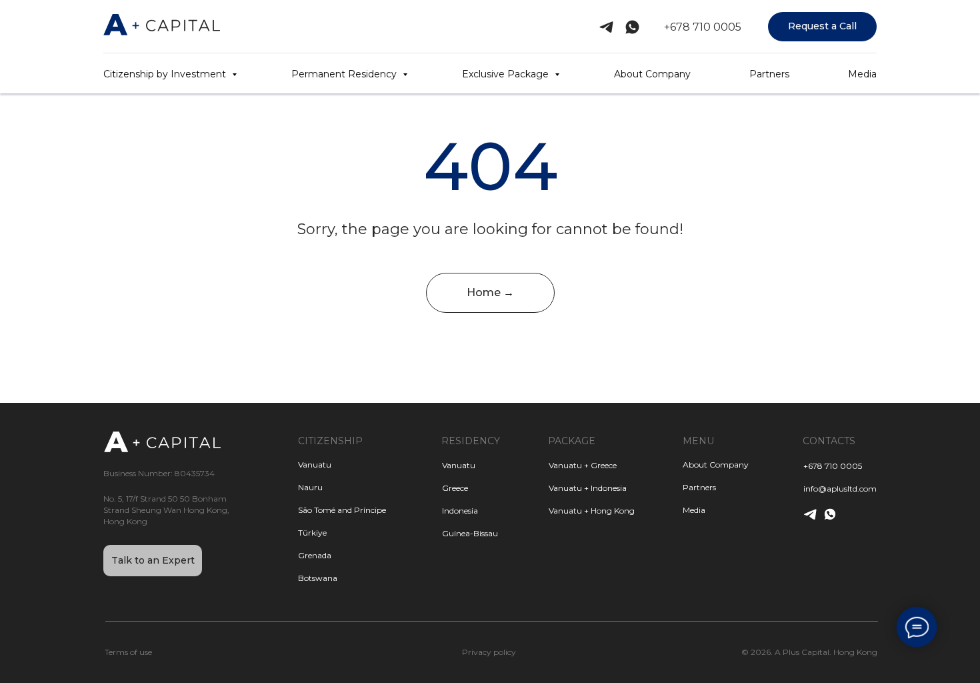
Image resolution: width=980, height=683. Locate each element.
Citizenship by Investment (166, 74)
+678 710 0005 (702, 27)
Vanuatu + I (571, 488)
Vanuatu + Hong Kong (592, 511)
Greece (455, 488)
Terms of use (128, 652)
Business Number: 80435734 (159, 473)
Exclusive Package (506, 74)
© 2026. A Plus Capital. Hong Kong (809, 652)
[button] (822, 27)
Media (862, 74)
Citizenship (330, 441)
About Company (652, 74)
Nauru (310, 487)
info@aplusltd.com (840, 489)
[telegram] (606, 27)
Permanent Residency (345, 74)
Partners (769, 74)
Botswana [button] (317, 578)
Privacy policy (489, 652)
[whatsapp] (632, 27)
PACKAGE (571, 441)
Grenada (314, 555)
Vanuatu (458, 465)
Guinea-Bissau (470, 533)
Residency (470, 441)
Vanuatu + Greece (583, 465)
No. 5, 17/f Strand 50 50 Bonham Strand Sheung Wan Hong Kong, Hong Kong (166, 510)
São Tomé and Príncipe (342, 510)
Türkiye (312, 533)
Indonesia (460, 511)
